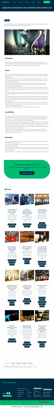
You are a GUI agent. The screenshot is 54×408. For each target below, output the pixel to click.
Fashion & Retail (12, 226)
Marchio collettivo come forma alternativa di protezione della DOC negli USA (42, 328)
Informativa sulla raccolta (17, 406)
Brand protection (42, 299)
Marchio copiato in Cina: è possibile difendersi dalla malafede (12, 249)
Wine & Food (27, 263)
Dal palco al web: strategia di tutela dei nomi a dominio (42, 211)
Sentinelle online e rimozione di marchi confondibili (27, 287)
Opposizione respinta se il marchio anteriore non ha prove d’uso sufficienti (12, 287)
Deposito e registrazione (12, 224)
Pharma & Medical (42, 304)
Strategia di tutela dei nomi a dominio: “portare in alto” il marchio (12, 211)
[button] (27, 173)
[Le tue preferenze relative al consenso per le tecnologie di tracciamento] (52, 406)
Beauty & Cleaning (42, 297)
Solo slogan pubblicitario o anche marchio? (12, 327)
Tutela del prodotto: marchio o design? (27, 326)
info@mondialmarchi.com (37, 396)
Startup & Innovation (42, 263)
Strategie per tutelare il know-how (42, 286)
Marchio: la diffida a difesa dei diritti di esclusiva (27, 248)
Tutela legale (12, 264)
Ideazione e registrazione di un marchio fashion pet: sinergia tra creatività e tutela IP (27, 212)
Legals (50, 401)
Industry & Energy (12, 262)
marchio (7, 144)
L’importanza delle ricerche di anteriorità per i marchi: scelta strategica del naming (42, 249)
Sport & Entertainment (42, 227)
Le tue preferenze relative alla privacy (31, 406)
